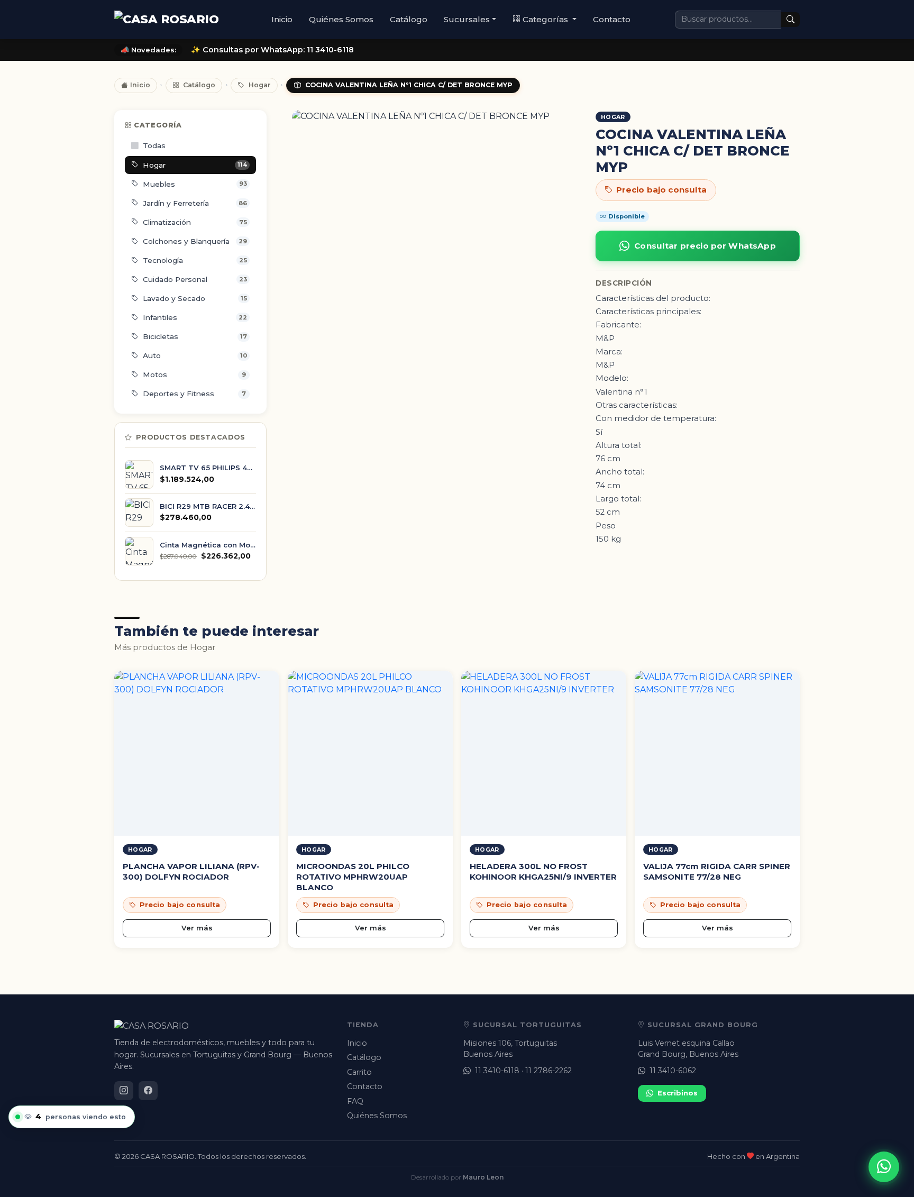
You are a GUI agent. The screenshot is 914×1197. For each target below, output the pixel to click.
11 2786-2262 (548, 1070)
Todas (154, 145)
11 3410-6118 (497, 1070)
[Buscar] (790, 19)
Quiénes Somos (341, 19)
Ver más (197, 928)
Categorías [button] (546, 19)
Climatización (195, 222)
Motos (194, 374)
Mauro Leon (483, 1177)
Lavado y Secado (195, 298)
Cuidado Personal (195, 279)
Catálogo (408, 19)
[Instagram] (123, 1090)
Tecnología (195, 260)
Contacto (611, 19)
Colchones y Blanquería (195, 241)
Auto (195, 355)
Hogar (260, 85)
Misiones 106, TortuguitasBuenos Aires (510, 1048)
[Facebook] (148, 1090)
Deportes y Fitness (194, 393)
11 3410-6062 (673, 1070)
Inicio (282, 19)
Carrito (359, 1072)
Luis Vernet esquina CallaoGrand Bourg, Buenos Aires (688, 1048)
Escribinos (677, 1093)
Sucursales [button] (467, 19)
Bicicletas (195, 336)
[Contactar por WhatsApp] (884, 1167)
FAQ (355, 1101)
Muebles (195, 184)
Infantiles (195, 317)
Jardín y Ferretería (195, 203)
